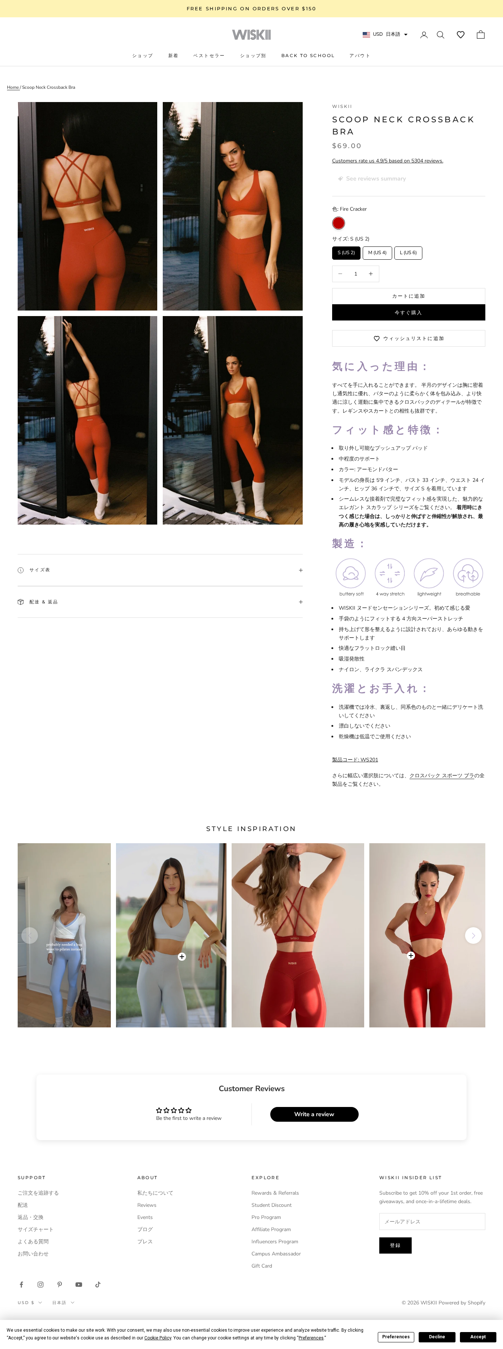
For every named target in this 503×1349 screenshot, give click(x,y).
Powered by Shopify (462, 1302)
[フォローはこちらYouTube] (78, 1284)
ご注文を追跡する (38, 1192)
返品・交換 (30, 1217)
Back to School (308, 55)
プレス (145, 1241)
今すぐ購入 (408, 312)
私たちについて (155, 1192)
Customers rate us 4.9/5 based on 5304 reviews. (387, 160)
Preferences (396, 1336)
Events (145, 1217)
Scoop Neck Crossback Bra (48, 87)
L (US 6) (408, 251)
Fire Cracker (338, 223)
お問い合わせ (33, 1253)
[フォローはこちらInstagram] (40, 1284)
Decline (437, 1336)
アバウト (360, 55)
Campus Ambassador (276, 1253)
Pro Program (266, 1217)
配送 (23, 1205)
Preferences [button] (311, 1338)
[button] (461, 35)
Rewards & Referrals (275, 1192)
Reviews (146, 1205)
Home (13, 87)
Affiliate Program (271, 1229)
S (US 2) (346, 251)
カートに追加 (408, 296)
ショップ (143, 55)
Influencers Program (275, 1241)
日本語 (59, 1302)
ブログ (145, 1229)
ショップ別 (253, 55)
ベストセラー (209, 55)
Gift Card (262, 1265)
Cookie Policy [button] (157, 1338)
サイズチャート (36, 1229)
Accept (478, 1336)
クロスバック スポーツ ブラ (441, 775)
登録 (395, 1245)
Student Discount (272, 1205)
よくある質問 (33, 1241)
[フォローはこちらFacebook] (21, 1284)
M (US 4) (377, 251)
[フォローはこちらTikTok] (98, 1284)
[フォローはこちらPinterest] (59, 1284)
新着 (173, 55)
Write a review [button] (314, 1114)
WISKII (342, 106)
